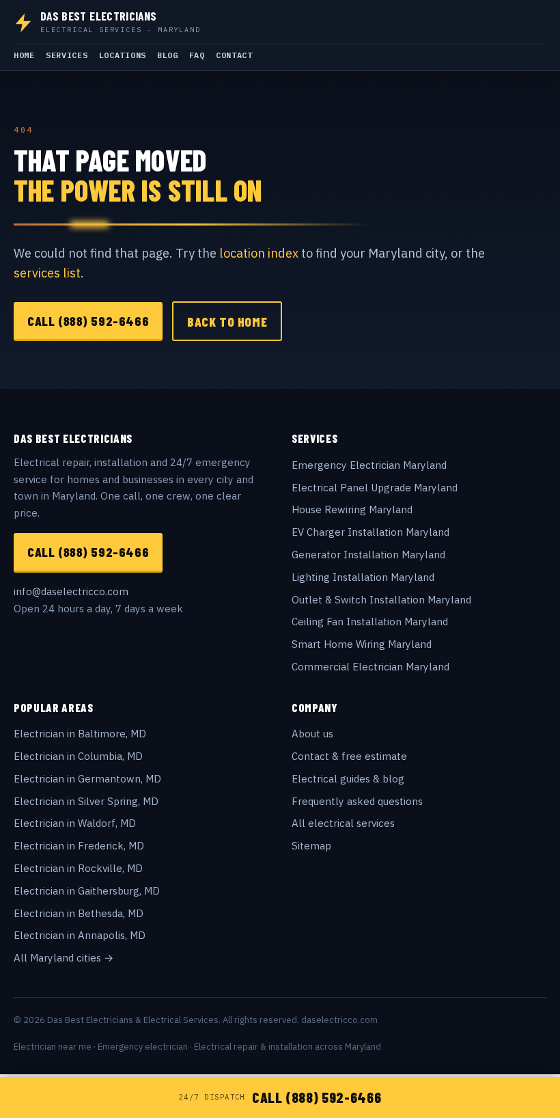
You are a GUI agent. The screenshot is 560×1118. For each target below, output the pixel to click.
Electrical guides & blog (348, 778)
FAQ (197, 55)
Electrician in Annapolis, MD (79, 935)
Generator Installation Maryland (368, 554)
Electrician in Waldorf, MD (75, 823)
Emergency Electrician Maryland (369, 465)
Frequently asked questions (357, 801)
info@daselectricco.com (71, 591)
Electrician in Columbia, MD (78, 756)
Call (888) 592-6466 (88, 320)
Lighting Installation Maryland (363, 577)
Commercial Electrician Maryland (370, 666)
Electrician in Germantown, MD (87, 778)
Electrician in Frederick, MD (79, 845)
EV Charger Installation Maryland (370, 532)
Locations (122, 55)
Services (67, 55)
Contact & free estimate (349, 756)
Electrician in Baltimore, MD (80, 733)
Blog (167, 55)
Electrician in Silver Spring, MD (86, 801)
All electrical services (343, 823)
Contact (234, 55)
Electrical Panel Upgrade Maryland (375, 487)
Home (24, 55)
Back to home (227, 321)
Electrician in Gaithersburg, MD (87, 890)
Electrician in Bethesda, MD (78, 913)
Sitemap (311, 845)
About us (312, 733)
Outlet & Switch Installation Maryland (381, 599)
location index (258, 253)
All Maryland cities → (63, 957)
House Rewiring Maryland (352, 509)
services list (47, 272)
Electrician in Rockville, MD (78, 868)
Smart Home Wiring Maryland (362, 644)
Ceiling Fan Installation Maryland (370, 621)
